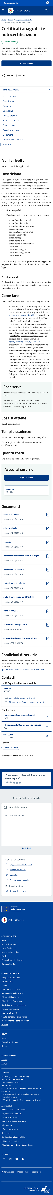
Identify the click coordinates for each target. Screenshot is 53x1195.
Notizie (4, 1046)
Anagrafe (10, 488)
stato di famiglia (14, 610)
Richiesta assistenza (9, 1117)
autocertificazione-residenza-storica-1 (20, 638)
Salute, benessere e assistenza (14, 1016)
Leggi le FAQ (6, 1105)
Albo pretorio (6, 1125)
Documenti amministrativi (12, 993)
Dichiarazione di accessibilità (13, 1137)
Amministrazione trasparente (13, 1121)
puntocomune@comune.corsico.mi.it (19, 715)
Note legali (5, 1133)
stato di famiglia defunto (14, 583)
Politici (4, 956)
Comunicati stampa (9, 1042)
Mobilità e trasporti (9, 1012)
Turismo (4, 1024)
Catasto (4, 985)
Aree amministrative (10, 952)
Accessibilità (36, 1171)
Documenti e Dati (8, 963)
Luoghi (4, 1063)
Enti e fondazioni (8, 948)
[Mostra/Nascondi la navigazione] (2, 10)
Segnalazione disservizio (11, 1113)
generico (14, 541)
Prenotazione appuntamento (13, 1109)
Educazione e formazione (11, 1001)
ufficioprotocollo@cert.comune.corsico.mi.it (26, 702)
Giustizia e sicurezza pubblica (13, 1004)
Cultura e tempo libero (10, 989)
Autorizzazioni (7, 981)
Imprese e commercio (10, 1008)
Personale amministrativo (12, 960)
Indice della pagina (10, 90)
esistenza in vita (14, 528)
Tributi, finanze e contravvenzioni (15, 1020)
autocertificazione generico (15, 624)
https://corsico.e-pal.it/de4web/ (24, 341)
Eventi (4, 1059)
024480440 (8, 734)
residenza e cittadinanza (14, 569)
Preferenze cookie (8, 1171)
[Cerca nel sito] (46, 11)
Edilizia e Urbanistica (10, 997)
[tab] (23, 848)
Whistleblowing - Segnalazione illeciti (17, 1144)
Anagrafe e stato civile (10, 977)
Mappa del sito (23, 1171)
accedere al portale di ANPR (22, 315)
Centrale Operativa (9, 1097)
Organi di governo (8, 944)
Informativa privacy (9, 1129)
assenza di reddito (14, 514)
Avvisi (4, 1038)
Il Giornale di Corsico (9, 1140)
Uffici (3, 940)
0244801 (8, 1085)
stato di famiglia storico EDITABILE (18, 596)
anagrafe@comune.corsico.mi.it (22, 698)
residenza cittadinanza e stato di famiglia (21, 555)
